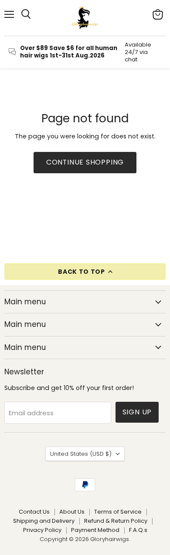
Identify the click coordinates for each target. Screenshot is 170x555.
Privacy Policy (42, 530)
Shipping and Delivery (44, 521)
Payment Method (95, 530)
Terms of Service (118, 512)
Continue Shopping (85, 162)
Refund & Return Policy (115, 521)
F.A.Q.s (138, 530)
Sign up (137, 412)
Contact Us (34, 512)
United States (81, 454)
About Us (72, 512)
